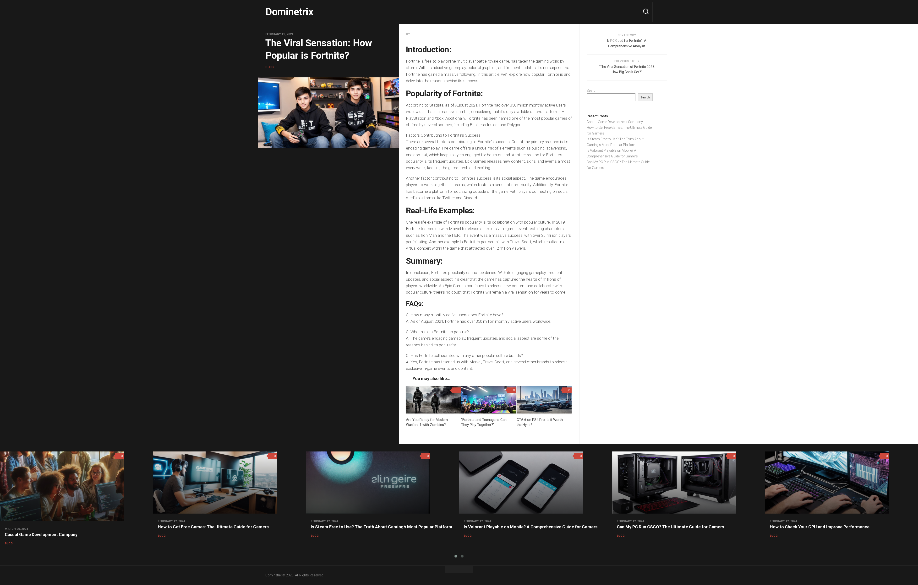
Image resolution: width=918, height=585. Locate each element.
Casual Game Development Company (615, 122)
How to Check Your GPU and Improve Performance (819, 526)
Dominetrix (289, 12)
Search (592, 90)
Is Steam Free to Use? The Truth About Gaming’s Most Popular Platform (381, 526)
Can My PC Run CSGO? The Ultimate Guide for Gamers (670, 526)
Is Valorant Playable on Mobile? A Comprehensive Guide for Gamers (530, 526)
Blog (269, 67)
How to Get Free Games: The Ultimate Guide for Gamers (213, 526)
